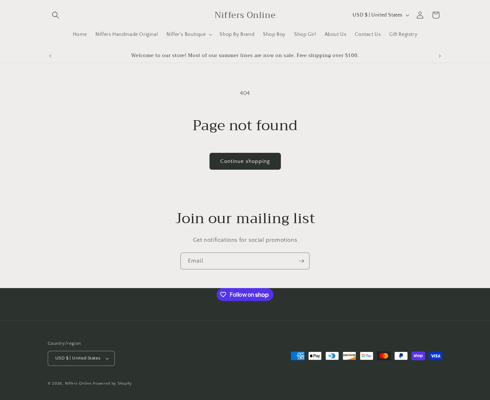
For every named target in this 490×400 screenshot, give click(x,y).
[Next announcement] (440, 56)
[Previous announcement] (50, 56)
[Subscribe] (301, 261)
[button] (55, 15)
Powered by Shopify (112, 383)
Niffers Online (78, 383)
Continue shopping (245, 161)
